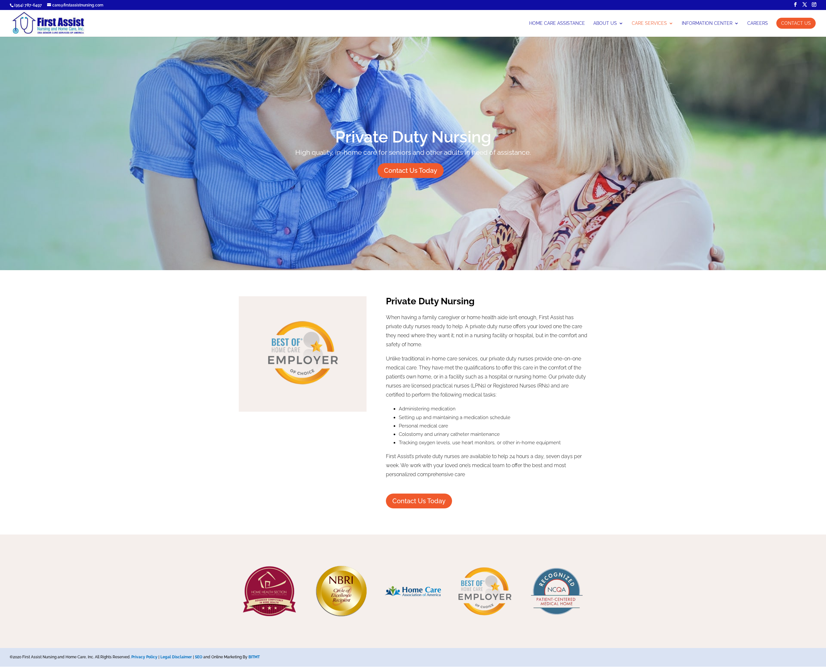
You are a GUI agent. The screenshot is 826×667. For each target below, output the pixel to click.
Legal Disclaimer (176, 657)
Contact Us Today (410, 170)
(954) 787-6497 (28, 5)
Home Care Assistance (557, 23)
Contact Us (796, 23)
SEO (198, 657)
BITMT (254, 657)
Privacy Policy (144, 657)
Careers (757, 23)
